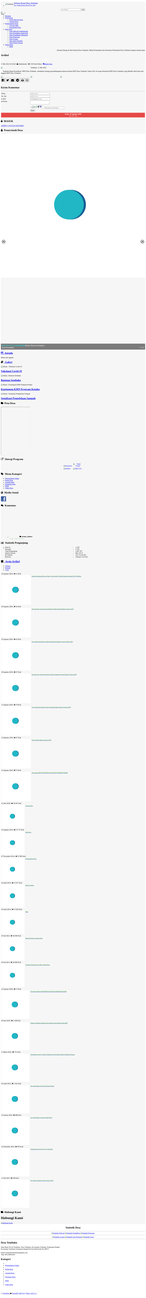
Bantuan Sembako (11, 380)
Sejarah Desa (13, 22)
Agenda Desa (9, 482)
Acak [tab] (7, 570)
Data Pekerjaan (14, 37)
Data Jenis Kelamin (16, 41)
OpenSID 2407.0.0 (18, 1293)
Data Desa (8, 29)
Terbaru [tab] (7, 566)
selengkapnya (37, 528)
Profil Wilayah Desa (16, 20)
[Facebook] (3, 81)
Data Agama (13, 39)
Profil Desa (9, 18)
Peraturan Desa (10, 484)
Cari (83, 9)
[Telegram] (17, 81)
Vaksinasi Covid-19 (11, 371)
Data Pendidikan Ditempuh (18, 35)
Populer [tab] (7, 568)
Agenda (8, 353)
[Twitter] (7, 81)
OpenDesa (6, 1293)
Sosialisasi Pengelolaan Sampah (18, 398)
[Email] (12, 81)
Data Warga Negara (16, 43)
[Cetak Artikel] (22, 81)
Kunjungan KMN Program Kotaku (20, 389)
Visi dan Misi (13, 25)
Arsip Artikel (12, 561)
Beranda (8, 16)
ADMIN (4, 126)
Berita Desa (48, 64)
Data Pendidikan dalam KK (18, 33)
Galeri (8, 362)
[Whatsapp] (27, 81)
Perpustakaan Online (12, 478)
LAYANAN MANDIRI (15, 126)
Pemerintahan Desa (11, 24)
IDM (11, 47)
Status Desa (9, 45)
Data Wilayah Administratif (18, 31)
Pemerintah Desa (15, 27)
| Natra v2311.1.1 (31, 1293)
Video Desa (9, 488)
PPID (7, 486)
